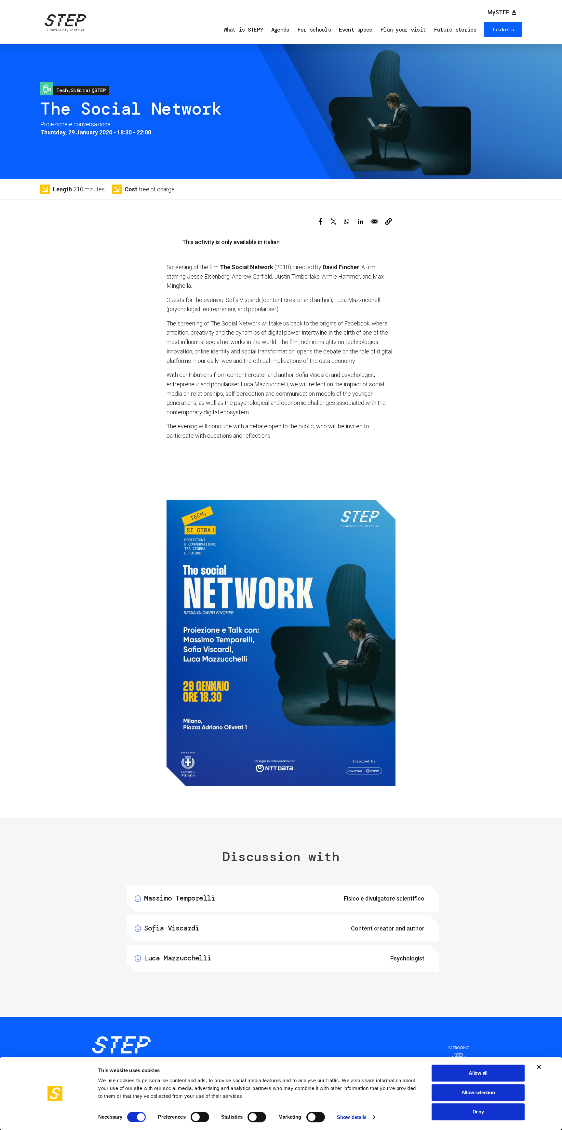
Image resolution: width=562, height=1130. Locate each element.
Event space (355, 29)
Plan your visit (403, 29)
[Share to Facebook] (320, 221)
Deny (478, 1111)
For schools (314, 29)
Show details (352, 1117)
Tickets (503, 29)
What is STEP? (243, 29)
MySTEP (499, 12)
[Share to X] (333, 221)
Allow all (478, 1073)
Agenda (280, 29)
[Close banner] (539, 1067)
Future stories (455, 29)
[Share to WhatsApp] (346, 221)
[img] (64, 24)
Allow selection (478, 1092)
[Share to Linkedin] (360, 221)
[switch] (200, 1117)
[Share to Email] (374, 221)
